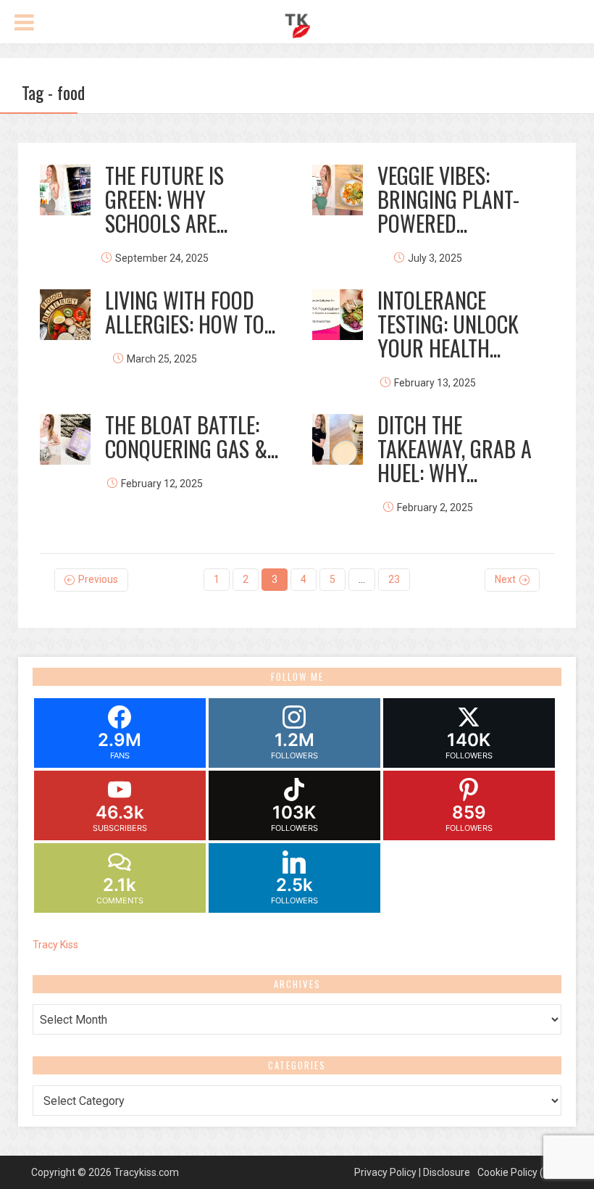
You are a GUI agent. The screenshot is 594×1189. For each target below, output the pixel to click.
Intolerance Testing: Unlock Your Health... (448, 323)
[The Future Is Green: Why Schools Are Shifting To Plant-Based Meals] (65, 190)
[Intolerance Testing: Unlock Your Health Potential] (337, 314)
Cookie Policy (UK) (518, 1172)
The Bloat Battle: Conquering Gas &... (191, 436)
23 (394, 579)
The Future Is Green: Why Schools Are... (166, 199)
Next (505, 579)
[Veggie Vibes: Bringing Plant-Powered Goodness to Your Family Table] (337, 190)
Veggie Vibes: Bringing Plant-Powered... (448, 199)
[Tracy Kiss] (297, 24)
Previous (98, 579)
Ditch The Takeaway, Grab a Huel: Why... (454, 448)
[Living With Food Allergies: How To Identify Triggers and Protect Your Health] (65, 314)
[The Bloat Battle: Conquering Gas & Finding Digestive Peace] (65, 439)
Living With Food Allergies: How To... (190, 311)
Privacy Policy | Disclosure (412, 1172)
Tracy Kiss (55, 944)
